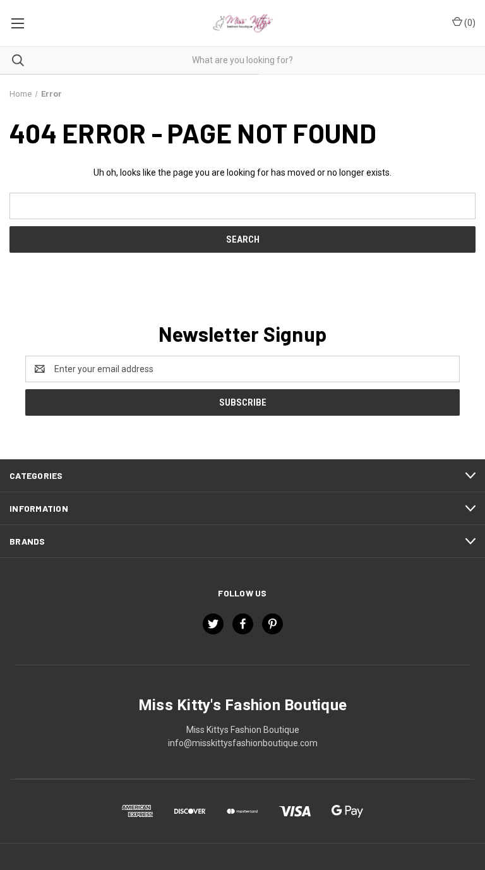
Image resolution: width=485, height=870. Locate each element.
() (469, 23)
